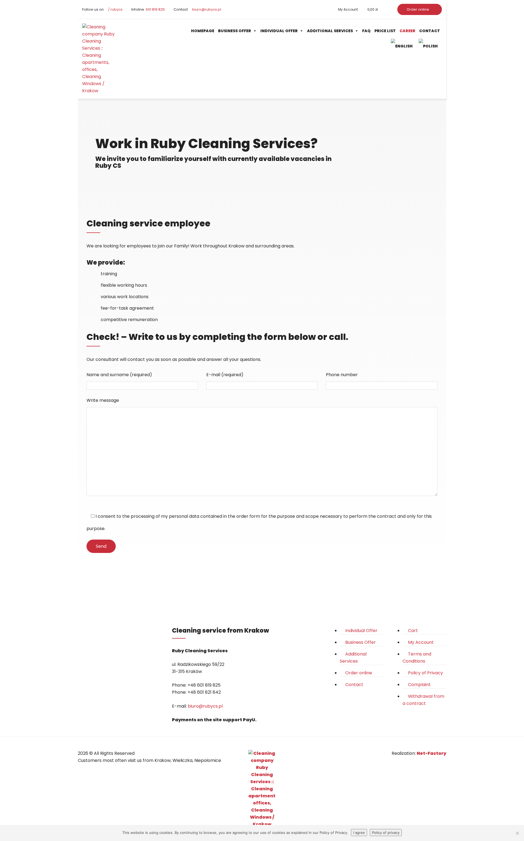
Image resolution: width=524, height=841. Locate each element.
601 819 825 (155, 9)
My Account (348, 9)
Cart (413, 630)
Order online (418, 9)
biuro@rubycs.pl (206, 9)
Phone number (342, 375)
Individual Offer (279, 31)
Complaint (419, 684)
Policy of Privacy (425, 673)
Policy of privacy (386, 832)
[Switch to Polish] (429, 45)
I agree (359, 832)
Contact (429, 31)
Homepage (202, 31)
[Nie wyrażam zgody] (517, 833)
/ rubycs (115, 9)
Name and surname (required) (119, 375)
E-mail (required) (224, 375)
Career (407, 31)
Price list (385, 31)
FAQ (366, 31)
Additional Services (330, 31)
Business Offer (234, 31)
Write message (103, 400)
